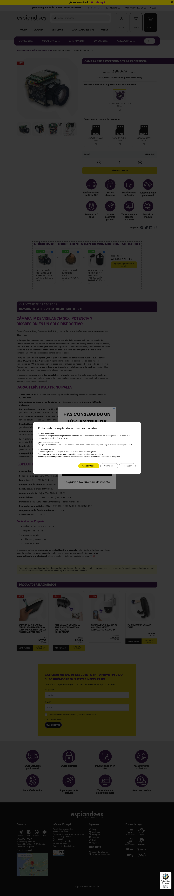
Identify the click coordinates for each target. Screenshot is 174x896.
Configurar (109, 465)
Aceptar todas (89, 465)
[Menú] (169, 873)
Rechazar (127, 465)
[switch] (165, 886)
